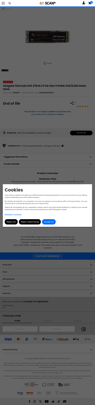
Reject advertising (30, 222)
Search (9, 3)
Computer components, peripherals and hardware (47, 6)
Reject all (11, 222)
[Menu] (3, 3)
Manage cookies (13, 215)
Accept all (49, 222)
